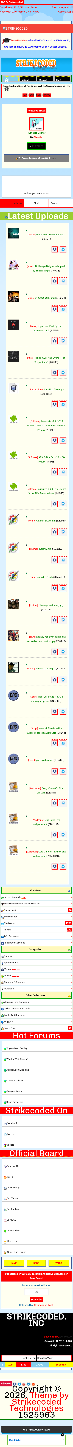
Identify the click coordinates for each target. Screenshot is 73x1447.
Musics (42, 79)
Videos (25, 79)
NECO (36, 1263)
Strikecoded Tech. (43, 1305)
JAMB (14, 1263)
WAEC (58, 1263)
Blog (58, 79)
